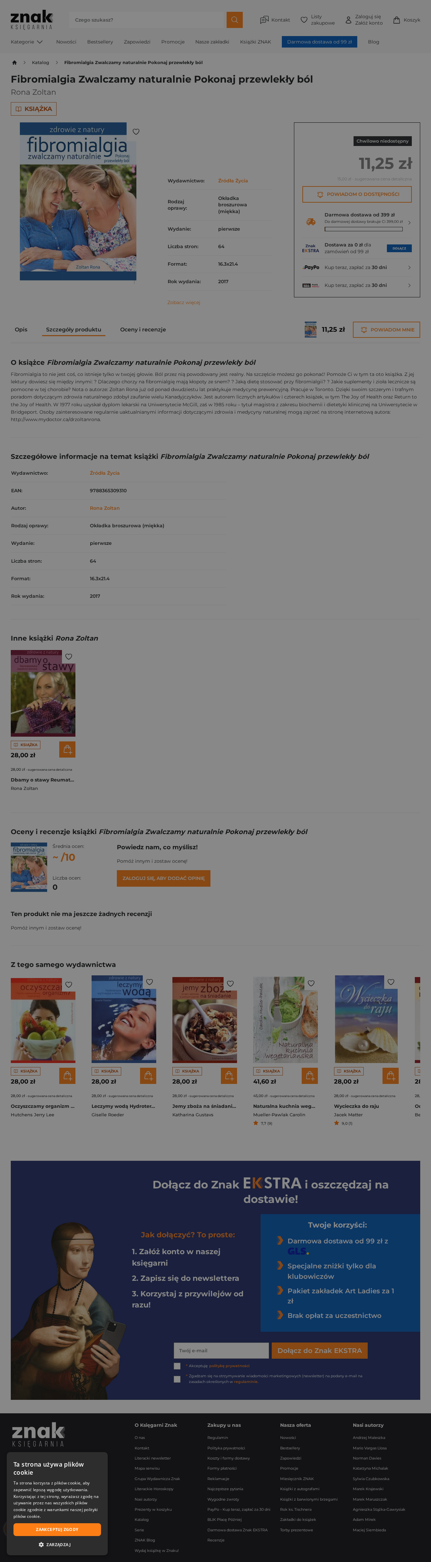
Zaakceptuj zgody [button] (57, 1529)
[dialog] (57, 1503)
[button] (57, 1544)
